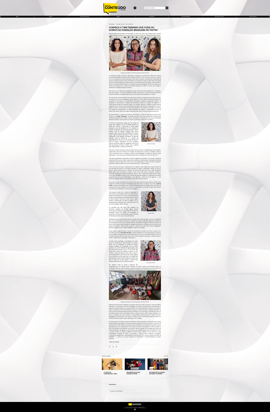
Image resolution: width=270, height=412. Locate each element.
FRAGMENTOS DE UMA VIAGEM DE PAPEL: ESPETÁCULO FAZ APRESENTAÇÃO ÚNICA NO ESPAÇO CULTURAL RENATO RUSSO (134, 373)
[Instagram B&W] (135, 409)
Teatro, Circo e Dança (114, 341)
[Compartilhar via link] (116, 346)
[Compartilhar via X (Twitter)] (113, 346)
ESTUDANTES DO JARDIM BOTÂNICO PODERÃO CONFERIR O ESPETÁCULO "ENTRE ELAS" (157, 373)
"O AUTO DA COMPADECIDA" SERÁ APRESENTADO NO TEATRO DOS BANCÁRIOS (112, 373)
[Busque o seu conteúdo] (167, 8)
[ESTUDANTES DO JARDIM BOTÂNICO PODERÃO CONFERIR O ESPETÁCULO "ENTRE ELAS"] (158, 364)
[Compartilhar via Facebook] (109, 346)
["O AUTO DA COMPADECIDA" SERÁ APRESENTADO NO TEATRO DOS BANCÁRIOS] (112, 364)
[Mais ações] (160, 24)
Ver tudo (166, 356)
